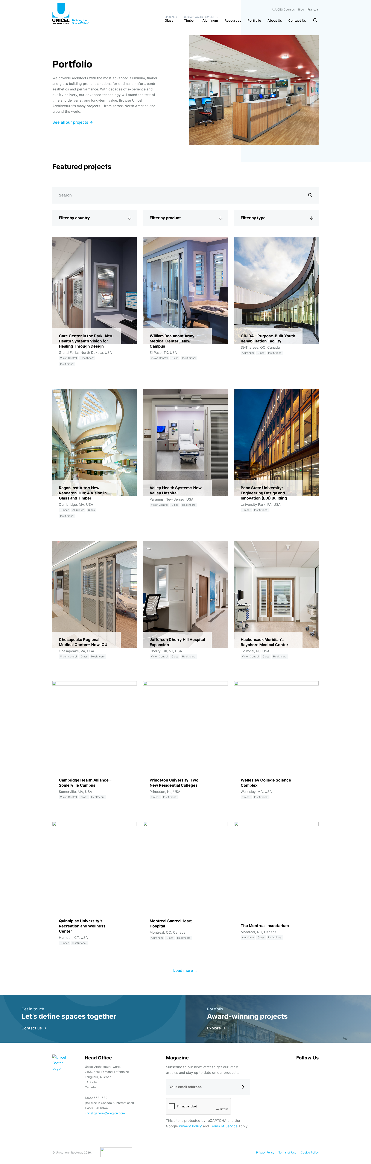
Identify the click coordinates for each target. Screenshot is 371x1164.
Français (313, 9)
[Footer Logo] (60, 1062)
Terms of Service (223, 1126)
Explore (214, 1028)
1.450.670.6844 (96, 1108)
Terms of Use (287, 1152)
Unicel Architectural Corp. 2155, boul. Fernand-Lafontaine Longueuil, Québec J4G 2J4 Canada (107, 1077)
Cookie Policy (310, 1152)
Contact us (31, 1028)
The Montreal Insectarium (265, 925)
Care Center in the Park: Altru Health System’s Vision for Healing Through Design (86, 341)
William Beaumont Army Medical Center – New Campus (172, 341)
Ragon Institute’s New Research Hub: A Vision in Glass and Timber (83, 493)
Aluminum (210, 20)
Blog (301, 9)
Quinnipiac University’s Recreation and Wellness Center (82, 926)
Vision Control (68, 358)
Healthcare (87, 358)
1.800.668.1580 (96, 1098)
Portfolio (254, 20)
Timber (189, 20)
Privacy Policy (190, 1126)
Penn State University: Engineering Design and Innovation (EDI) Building (264, 493)
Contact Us (297, 20)
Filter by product (165, 218)
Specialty (171, 16)
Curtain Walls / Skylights (201, 16)
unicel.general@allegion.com (105, 1113)
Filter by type (253, 218)
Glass (169, 20)
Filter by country (74, 218)
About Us (275, 20)
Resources (233, 20)
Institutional (67, 364)
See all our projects (70, 122)
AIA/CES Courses (283, 9)
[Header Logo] (70, 14)
